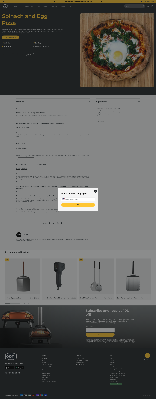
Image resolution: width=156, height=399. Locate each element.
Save (78, 204)
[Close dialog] (95, 191)
